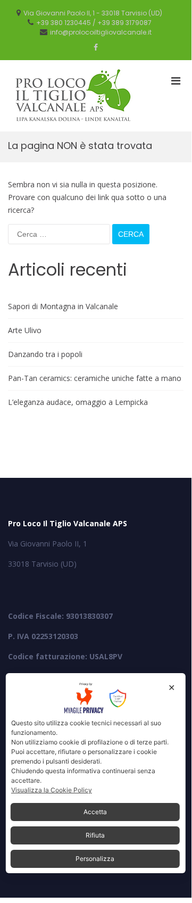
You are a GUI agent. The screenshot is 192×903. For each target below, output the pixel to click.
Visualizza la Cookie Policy (51, 790)
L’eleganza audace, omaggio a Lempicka (78, 402)
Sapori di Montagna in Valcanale (63, 306)
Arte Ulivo (24, 330)
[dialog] (96, 773)
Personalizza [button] (95, 859)
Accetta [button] (95, 812)
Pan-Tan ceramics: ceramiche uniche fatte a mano (94, 378)
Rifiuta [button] (95, 835)
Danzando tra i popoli (45, 354)
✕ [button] (171, 687)
